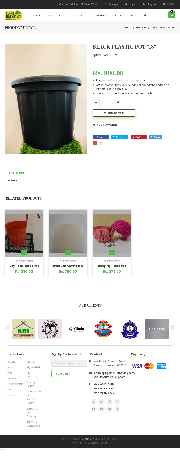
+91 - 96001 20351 (104, 384)
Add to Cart (116, 113)
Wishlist (171, 4)
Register (152, 4)
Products (141, 27)
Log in (132, 4)
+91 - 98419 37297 (105, 392)
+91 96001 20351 (88, 4)
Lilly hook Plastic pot (24, 266)
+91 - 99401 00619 (104, 388)
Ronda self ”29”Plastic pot (69, 266)
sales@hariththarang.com (110, 377)
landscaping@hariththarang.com (114, 373)
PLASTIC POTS (24, 261)
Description (16, 173)
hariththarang (89, 439)
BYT (106, 443)
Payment (13, 180)
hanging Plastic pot (112, 266)
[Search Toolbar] (145, 15)
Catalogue (113, 4)
